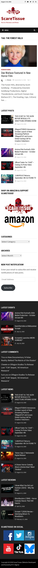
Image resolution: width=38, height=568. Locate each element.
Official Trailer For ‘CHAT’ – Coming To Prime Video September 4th (24, 164)
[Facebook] (25, 1)
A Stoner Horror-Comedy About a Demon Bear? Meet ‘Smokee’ (25, 467)
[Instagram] (33, 1)
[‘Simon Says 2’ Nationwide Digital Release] (7, 453)
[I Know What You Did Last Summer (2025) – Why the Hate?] (7, 486)
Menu (7, 30)
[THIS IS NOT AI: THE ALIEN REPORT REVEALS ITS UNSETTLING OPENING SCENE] (7, 116)
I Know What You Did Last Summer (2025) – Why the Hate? (24, 487)
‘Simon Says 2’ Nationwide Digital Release (24, 454)
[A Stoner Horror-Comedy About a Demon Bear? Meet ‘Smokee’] (7, 465)
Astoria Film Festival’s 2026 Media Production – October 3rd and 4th (25, 151)
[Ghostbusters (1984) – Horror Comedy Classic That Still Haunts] (7, 499)
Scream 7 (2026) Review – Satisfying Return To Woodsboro (24, 514)
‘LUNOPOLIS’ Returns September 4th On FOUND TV (25, 176)
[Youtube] (28, 1)
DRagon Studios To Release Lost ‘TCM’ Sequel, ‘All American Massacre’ (17, 367)
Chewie (9, 80)
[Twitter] (30, 1)
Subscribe (8, 287)
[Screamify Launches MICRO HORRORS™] (7, 338)
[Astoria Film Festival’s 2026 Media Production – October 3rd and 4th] (7, 150)
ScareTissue (13, 18)
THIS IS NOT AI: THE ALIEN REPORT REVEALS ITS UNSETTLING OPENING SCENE (25, 118)
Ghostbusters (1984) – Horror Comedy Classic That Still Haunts (26, 500)
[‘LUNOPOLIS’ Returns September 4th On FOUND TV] (7, 176)
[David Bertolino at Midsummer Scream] (7, 326)
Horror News (6, 70)
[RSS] (36, 1)
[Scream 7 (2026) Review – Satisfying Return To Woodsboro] (7, 512)
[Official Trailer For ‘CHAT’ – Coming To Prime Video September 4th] (7, 163)
